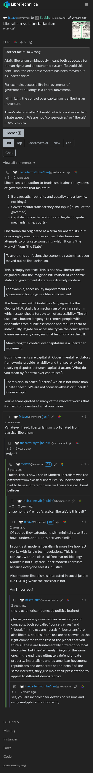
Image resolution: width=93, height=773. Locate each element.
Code (7, 756)
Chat (9, 153)
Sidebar (11, 133)
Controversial (37, 143)
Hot (8, 143)
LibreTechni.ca (24, 4)
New (57, 143)
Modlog (9, 730)
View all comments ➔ (19, 162)
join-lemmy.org (14, 765)
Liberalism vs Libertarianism (29, 24)
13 (8, 42)
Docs (7, 748)
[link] (15, 42)
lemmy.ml (8, 28)
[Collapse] (7, 172)
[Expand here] (81, 30)
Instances (10, 739)
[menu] (86, 4)
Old (69, 143)
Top (19, 143)
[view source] (30, 42)
